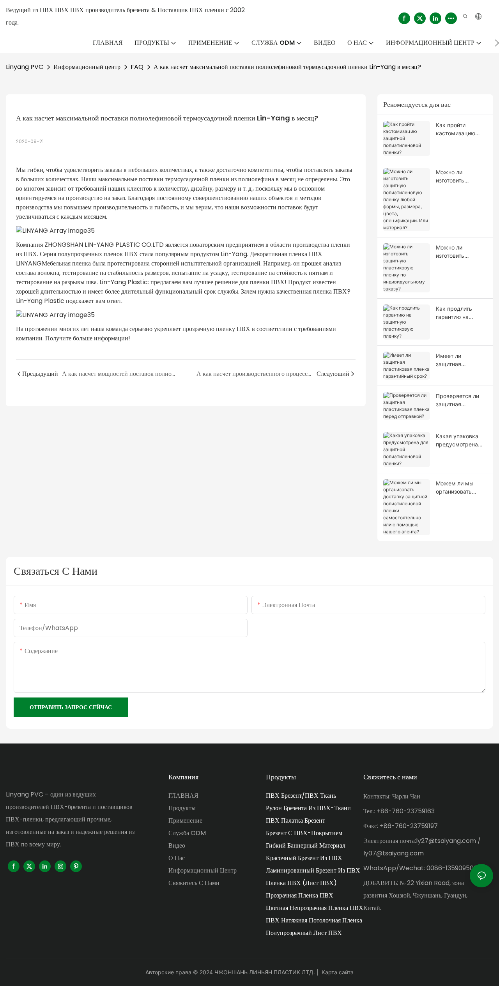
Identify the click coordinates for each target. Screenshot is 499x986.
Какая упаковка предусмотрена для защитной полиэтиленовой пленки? (457, 440)
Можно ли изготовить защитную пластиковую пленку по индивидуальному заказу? (460, 252)
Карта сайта (338, 972)
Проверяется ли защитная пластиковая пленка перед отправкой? (457, 400)
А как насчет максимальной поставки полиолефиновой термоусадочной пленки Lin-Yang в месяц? (287, 66)
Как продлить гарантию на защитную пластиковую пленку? (454, 313)
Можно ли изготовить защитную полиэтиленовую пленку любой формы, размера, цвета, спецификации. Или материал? (459, 176)
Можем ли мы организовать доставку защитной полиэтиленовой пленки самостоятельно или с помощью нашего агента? (458, 488)
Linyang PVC (24, 66)
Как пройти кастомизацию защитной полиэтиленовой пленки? (457, 129)
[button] (497, 42)
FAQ (137, 66)
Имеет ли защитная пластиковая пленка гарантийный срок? (461, 360)
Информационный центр (86, 66)
